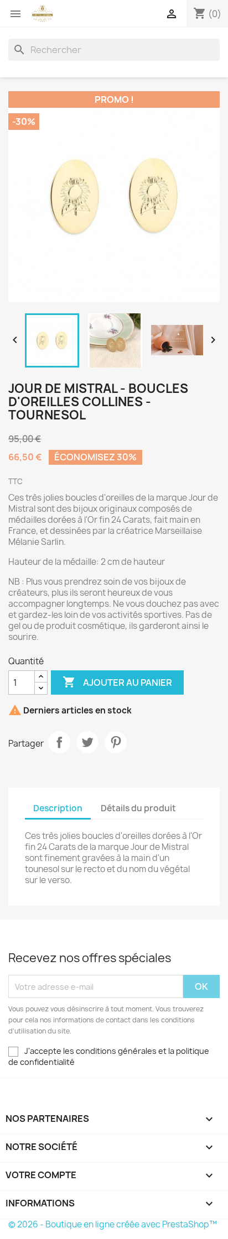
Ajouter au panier (117, 682)
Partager (59, 742)
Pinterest (116, 742)
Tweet (87, 742)
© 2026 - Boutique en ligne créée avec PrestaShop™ (112, 1224)
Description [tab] (57, 808)
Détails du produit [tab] (138, 808)
